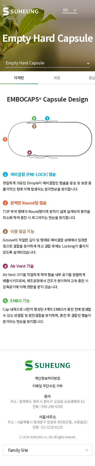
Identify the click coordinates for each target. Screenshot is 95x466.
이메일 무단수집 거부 (47, 385)
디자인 (19, 77)
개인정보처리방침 (47, 378)
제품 (57, 77)
